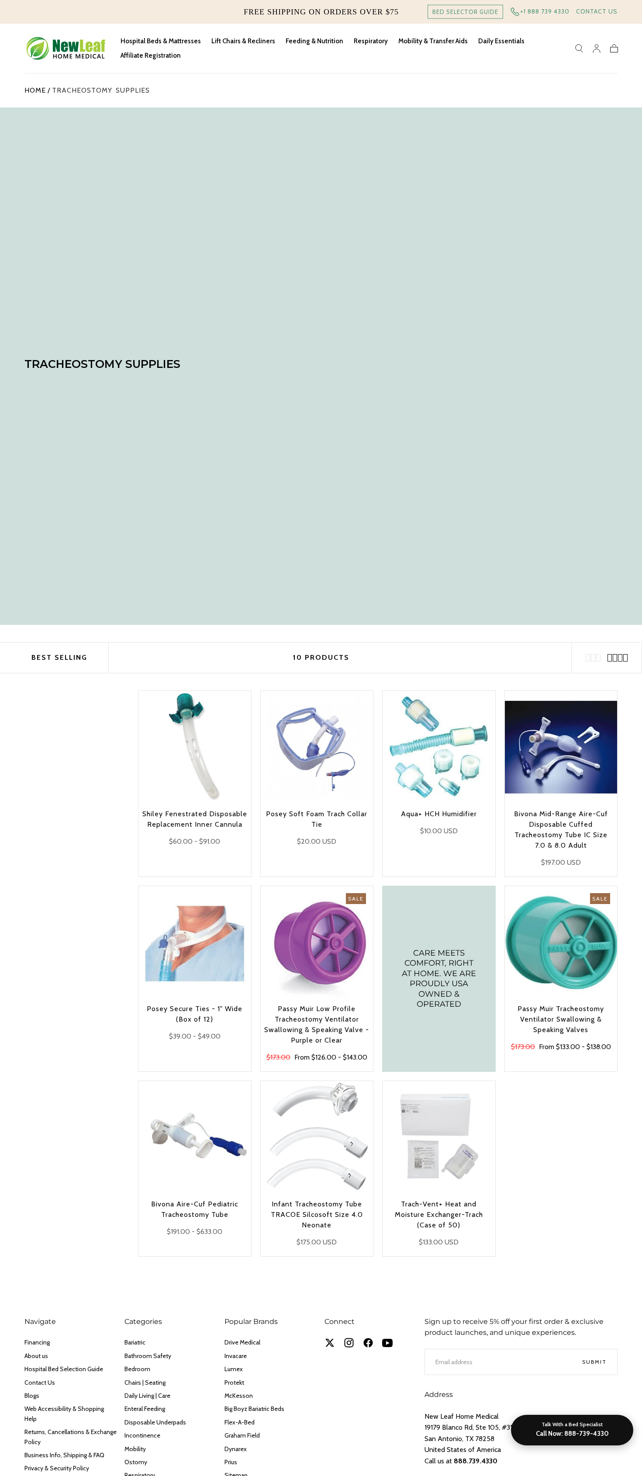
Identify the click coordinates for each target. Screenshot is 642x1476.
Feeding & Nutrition (314, 41)
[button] (579, 48)
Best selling (59, 657)
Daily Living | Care (147, 1396)
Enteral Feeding (144, 1409)
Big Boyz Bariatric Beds (254, 1409)
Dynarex (235, 1449)
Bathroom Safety (147, 1356)
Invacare (235, 1356)
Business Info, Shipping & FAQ (64, 1455)
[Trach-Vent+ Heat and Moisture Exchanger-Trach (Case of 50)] (439, 1137)
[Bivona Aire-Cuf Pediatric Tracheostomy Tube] (194, 1137)
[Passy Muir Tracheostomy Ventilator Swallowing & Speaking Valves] (561, 942)
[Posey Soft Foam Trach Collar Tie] (317, 747)
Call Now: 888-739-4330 (572, 1434)
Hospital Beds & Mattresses (161, 41)
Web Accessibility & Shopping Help (64, 1413)
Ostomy (135, 1462)
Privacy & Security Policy (56, 1468)
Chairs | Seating (145, 1382)
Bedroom (137, 1369)
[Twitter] (329, 1342)
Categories (143, 1321)
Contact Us (597, 11)
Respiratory (371, 41)
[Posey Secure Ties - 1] (194, 942)
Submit (594, 1361)
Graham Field (242, 1435)
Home (35, 90)
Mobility (135, 1449)
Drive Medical (242, 1342)
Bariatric (134, 1342)
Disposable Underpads (155, 1422)
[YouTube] (387, 1342)
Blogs (31, 1396)
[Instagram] (349, 1342)
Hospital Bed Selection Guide (63, 1369)
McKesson (238, 1396)
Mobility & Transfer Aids (433, 41)
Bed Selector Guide (465, 11)
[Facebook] (368, 1342)
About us (36, 1356)
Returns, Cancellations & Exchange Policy (70, 1436)
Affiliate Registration (151, 55)
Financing (37, 1342)
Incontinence (142, 1435)
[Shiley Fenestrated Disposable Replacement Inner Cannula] (194, 747)
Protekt (234, 1382)
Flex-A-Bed (239, 1422)
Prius (230, 1462)
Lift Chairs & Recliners (243, 41)
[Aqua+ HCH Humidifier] (439, 747)
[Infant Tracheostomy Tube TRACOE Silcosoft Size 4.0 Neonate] (317, 1137)
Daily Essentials (501, 41)
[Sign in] (596, 48)
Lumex (233, 1369)
